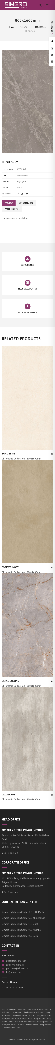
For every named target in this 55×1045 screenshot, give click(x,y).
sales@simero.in (15, 964)
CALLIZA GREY (9, 794)
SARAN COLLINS (10, 681)
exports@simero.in (16, 961)
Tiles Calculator (27, 288)
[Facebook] (52, 42)
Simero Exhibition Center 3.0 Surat (20, 924)
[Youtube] (52, 61)
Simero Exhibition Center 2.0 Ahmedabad (23, 918)
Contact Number (10, 982)
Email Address (8, 955)
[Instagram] (52, 48)
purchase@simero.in (17, 968)
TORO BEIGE (8, 453)
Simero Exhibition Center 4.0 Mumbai (21, 930)
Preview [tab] (9, 203)
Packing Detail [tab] (12, 209)
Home (12, 27)
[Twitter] (52, 55)
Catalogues (27, 265)
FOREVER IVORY (10, 567)
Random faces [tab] (25, 203)
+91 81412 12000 (14, 987)
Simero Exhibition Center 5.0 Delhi (20, 936)
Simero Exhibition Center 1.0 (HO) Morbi (23, 912)
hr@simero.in (13, 972)
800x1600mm (40, 27)
